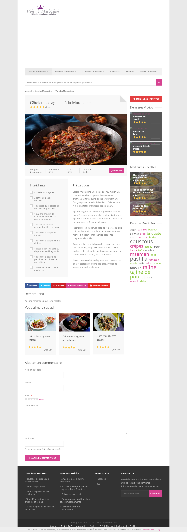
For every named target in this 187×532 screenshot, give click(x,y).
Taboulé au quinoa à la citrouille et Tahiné (37, 500)
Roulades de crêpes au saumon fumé (37, 480)
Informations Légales (86, 526)
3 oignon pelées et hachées (43, 199)
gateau (148, 246)
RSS (98, 483)
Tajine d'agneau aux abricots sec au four (39, 508)
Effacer (41, 400)
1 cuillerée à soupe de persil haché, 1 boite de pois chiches (45, 259)
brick (143, 233)
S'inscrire (155, 493)
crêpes (136, 246)
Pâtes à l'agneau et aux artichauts (37, 493)
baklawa (142, 229)
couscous (141, 241)
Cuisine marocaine (37, 71)
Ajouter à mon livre (77, 285)
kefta (141, 250)
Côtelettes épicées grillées (106, 337)
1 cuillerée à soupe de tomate (45, 234)
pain (153, 254)
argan (133, 229)
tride (149, 277)
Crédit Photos (106, 526)
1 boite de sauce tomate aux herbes (46, 268)
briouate (154, 233)
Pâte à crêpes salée (35, 486)
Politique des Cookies (126, 526)
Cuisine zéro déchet (71, 494)
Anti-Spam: (31, 438)
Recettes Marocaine (64, 71)
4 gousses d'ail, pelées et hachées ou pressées (46, 207)
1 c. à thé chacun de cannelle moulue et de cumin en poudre (45, 217)
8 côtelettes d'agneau (44, 192)
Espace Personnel (148, 71)
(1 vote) (48, 107)
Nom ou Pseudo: (34, 369)
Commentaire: (32, 405)
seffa (141, 263)
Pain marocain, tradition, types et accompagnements (75, 500)
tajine (149, 267)
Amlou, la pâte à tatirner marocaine (72, 480)
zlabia (143, 281)
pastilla (138, 258)
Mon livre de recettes (147, 99)
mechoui (150, 250)
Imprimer (117, 170)
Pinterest (60, 285)
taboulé (135, 268)
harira (133, 250)
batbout (152, 229)
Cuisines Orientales (92, 71)
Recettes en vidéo (100, 285)
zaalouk (134, 281)
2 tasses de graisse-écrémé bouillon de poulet (47, 226)
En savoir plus (148, 529)
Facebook (33, 285)
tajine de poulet (140, 274)
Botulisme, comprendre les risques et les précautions (74, 488)
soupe (157, 263)
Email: (29, 382)
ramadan (154, 259)
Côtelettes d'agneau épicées (39, 337)
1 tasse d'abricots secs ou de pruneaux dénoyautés (46, 250)
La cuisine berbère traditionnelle (70, 508)
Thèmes (130, 71)
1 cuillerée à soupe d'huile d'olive (47, 242)
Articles (114, 71)
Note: (28, 395)
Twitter (46, 285)
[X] (159, 529)
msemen (139, 254)
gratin (157, 246)
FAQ (70, 526)
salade (133, 263)
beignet (134, 233)
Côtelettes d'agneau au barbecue (73, 338)
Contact (54, 526)
